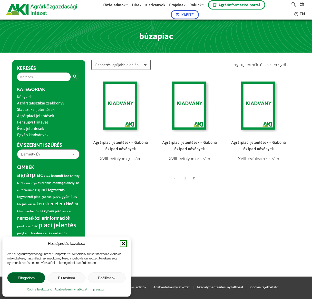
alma (47, 176)
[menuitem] (115, 5)
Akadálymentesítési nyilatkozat (220, 287)
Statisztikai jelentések (36, 109)
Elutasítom (66, 278)
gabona (46, 197)
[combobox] (48, 154)
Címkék (25, 167)
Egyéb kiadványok (33, 135)
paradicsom (23, 226)
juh (24, 204)
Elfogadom (26, 278)
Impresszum (98, 289)
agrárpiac (30, 174)
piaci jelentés (57, 225)
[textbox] (30, 154)
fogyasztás (56, 190)
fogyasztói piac (28, 197)
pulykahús (35, 233)
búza (20, 183)
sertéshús (60, 233)
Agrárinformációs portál (239, 5)
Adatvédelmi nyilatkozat (71, 289)
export (41, 189)
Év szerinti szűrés (39, 145)
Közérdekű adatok (132, 287)
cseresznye (30, 183)
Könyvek (24, 96)
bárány (74, 176)
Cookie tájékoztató (39, 289)
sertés (47, 233)
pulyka (22, 233)
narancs (66, 211)
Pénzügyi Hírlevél (32, 122)
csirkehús (44, 183)
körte (20, 211)
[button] (123, 243)
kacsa (32, 204)
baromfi (57, 176)
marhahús (31, 211)
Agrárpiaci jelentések (35, 115)
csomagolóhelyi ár (65, 183)
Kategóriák (31, 89)
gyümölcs (69, 197)
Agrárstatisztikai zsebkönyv (40, 103)
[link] (302, 4)
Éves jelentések (30, 128)
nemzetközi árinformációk (43, 218)
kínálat (72, 203)
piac (34, 226)
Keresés (26, 68)
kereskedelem (51, 203)
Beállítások (107, 278)
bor (66, 176)
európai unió (25, 190)
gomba (57, 197)
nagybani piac (50, 211)
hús (19, 204)
